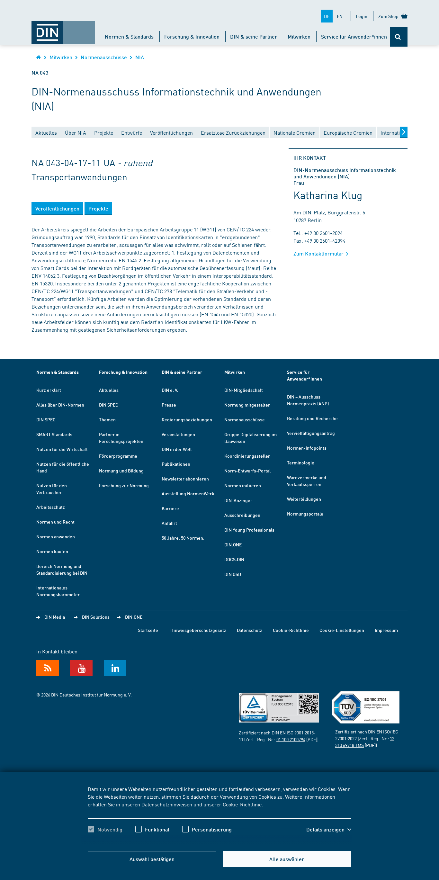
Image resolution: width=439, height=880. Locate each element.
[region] (219, 815)
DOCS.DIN (234, 559)
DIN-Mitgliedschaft (243, 390)
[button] (328, 829)
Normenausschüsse (104, 57)
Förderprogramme (118, 456)
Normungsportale (305, 513)
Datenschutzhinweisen (166, 804)
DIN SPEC (46, 419)
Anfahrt (169, 523)
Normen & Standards (129, 36)
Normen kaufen (52, 551)
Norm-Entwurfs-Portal (247, 470)
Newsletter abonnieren (185, 478)
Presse (169, 405)
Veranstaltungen (178, 434)
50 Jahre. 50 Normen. (183, 538)
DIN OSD (232, 574)
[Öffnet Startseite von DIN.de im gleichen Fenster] (63, 29)
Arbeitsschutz (50, 507)
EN (340, 16)
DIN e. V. (170, 390)
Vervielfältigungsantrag (311, 433)
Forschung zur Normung (124, 485)
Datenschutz (249, 630)
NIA (139, 57)
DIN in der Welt (177, 449)
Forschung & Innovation (192, 36)
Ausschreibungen (242, 515)
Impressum (386, 630)
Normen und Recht (55, 522)
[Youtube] (81, 668)
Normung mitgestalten (247, 405)
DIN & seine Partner (253, 36)
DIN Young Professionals (249, 530)
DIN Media (54, 617)
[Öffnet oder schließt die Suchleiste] (399, 37)
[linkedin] (115, 668)
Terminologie (300, 462)
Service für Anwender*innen (354, 36)
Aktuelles (109, 390)
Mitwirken (299, 36)
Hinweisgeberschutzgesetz (198, 630)
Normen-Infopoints (307, 448)
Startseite (148, 630)
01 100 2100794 (290, 739)
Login (361, 16)
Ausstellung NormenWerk (188, 493)
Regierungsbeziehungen (187, 419)
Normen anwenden (55, 536)
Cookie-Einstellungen (341, 630)
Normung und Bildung (121, 470)
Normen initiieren (242, 485)
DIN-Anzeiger (238, 500)
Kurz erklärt (48, 390)
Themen (107, 419)
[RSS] (47, 668)
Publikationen (176, 464)
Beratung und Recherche (312, 418)
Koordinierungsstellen (247, 456)
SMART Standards (54, 434)
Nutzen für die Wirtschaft (62, 449)
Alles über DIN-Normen (60, 405)
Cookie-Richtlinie (242, 804)
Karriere (170, 508)
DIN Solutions (96, 617)
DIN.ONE (233, 544)
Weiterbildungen (304, 499)
